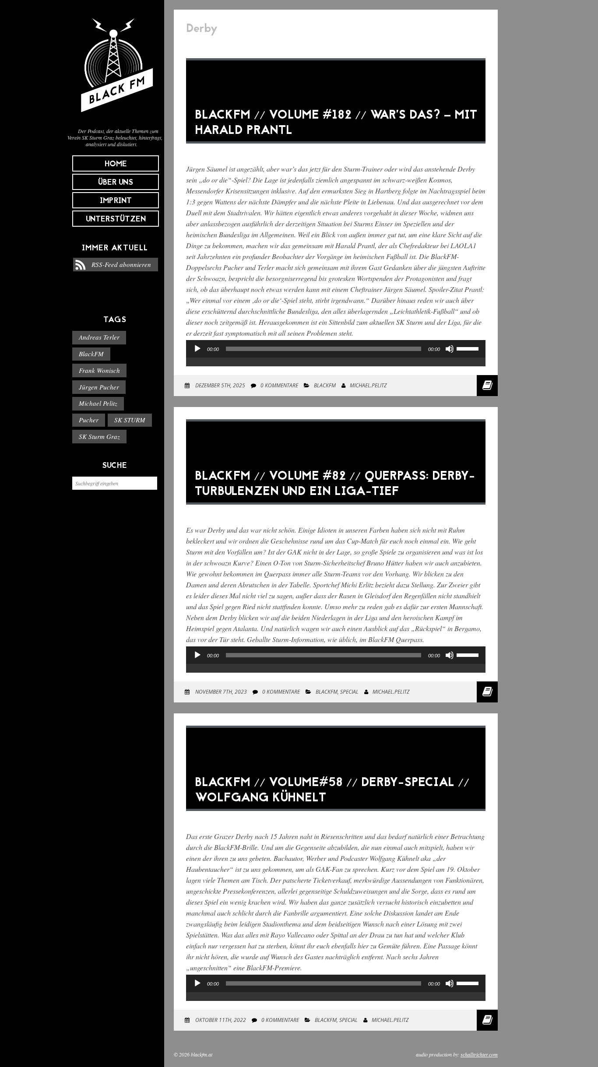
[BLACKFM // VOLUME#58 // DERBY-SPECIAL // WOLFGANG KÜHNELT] (335, 817)
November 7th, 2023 (220, 691)
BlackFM (91, 353)
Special (349, 691)
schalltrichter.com (479, 1054)
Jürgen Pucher (99, 387)
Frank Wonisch (99, 370)
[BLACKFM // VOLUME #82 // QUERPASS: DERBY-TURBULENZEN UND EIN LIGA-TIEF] (335, 511)
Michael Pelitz (98, 403)
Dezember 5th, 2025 (219, 385)
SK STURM (129, 419)
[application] (335, 357)
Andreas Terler (99, 337)
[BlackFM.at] (115, 116)
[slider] (469, 348)
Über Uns (115, 183)
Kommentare (279, 385)
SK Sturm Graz (99, 436)
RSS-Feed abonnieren (121, 264)
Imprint (116, 201)
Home (116, 164)
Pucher (88, 419)
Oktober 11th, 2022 (220, 1020)
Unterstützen (116, 219)
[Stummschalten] (449, 348)
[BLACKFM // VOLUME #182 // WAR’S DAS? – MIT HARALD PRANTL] (335, 150)
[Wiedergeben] (197, 348)
